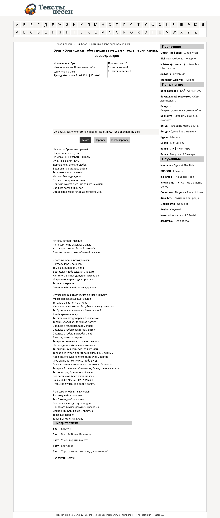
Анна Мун (166, 198)
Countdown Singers (172, 192)
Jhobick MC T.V (169, 182)
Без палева (182, 221)
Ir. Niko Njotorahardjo (173, 64)
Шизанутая (191, 52)
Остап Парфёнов (171, 52)
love (163, 215)
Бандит (165, 106)
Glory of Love (195, 192)
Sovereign (179, 74)
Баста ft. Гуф (168, 148)
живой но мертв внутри (185, 125)
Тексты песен (63, 44)
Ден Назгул (167, 203)
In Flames (166, 176)
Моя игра (184, 148)
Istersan (175, 137)
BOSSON (165, 171)
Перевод (100, 140)
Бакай (164, 143)
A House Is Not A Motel (182, 215)
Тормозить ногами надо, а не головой (84, 451)
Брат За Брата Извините (76, 434)
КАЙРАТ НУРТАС (190, 90)
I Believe (178, 171)
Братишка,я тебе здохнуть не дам (109, 44)
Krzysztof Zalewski (172, 79)
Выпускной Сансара (182, 154)
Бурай (164, 137)
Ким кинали (177, 143)
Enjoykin (66, 428)
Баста (164, 154)
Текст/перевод (120, 140)
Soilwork (165, 74)
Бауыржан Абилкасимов (175, 96)
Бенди (164, 125)
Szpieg (190, 79)
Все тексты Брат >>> (65, 458)
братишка (67, 445)
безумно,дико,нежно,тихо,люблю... (182, 110)
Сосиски (182, 203)
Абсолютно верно (184, 58)
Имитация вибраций (187, 198)
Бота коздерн (169, 90)
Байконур (166, 115)
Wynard (176, 209)
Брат (84, 44)
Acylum (164, 209)
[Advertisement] (106, 103)
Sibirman (165, 58)
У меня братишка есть (75, 440)
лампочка (166, 221)
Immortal (165, 165)
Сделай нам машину (183, 131)
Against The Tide (184, 165)
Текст (85, 140)
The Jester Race (184, 176)
